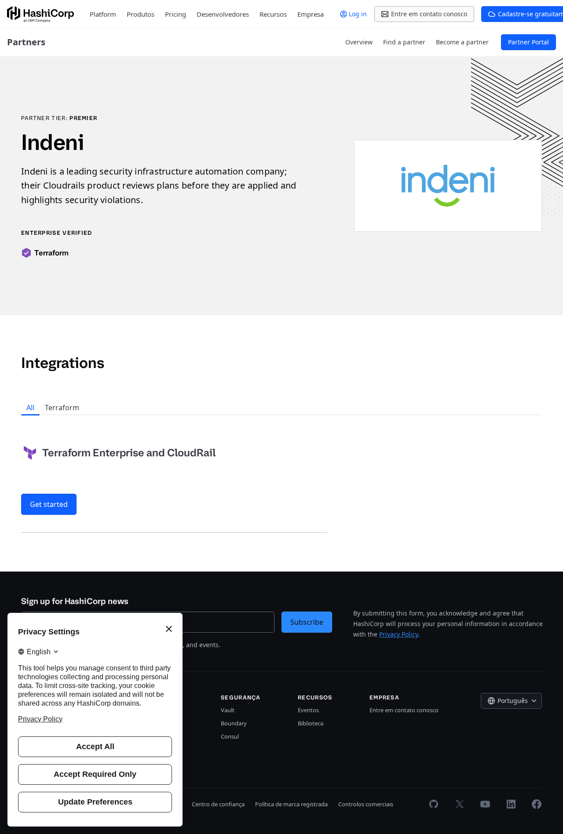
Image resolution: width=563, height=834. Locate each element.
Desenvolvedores (223, 14)
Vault (227, 710)
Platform (103, 14)
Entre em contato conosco (404, 710)
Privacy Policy (398, 634)
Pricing (175, 14)
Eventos (308, 710)
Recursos (273, 14)
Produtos (140, 14)
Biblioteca (310, 723)
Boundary (234, 723)
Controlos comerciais (365, 804)
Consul (230, 736)
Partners (26, 42)
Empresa (310, 14)
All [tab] (30, 407)
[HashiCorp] (40, 14)
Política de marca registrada (291, 804)
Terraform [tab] (62, 407)
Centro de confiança (218, 804)
